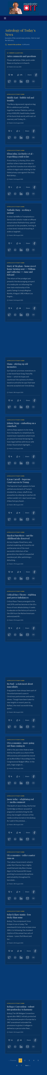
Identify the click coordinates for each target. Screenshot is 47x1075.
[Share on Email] (27, 81)
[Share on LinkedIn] (21, 81)
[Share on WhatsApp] (15, 81)
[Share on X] (9, 81)
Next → (28, 1065)
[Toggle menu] (5, 18)
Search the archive (19, 44)
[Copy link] (33, 81)
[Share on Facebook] (36, 75)
